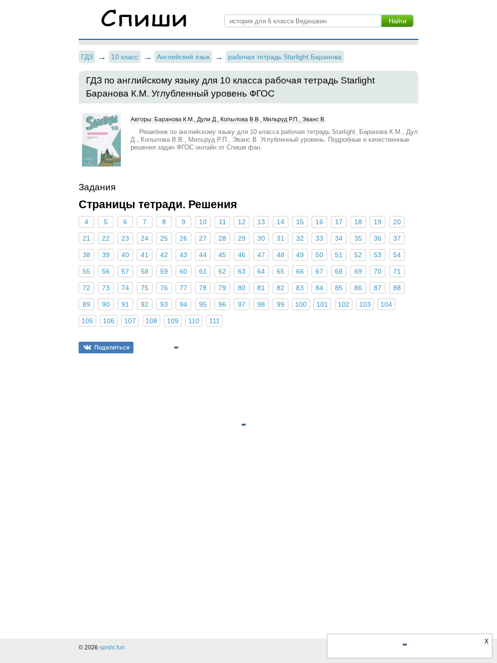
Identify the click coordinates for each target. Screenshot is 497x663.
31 (280, 238)
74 (125, 288)
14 (280, 222)
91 (125, 304)
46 (242, 255)
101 (322, 304)
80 (242, 288)
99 (280, 304)
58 (145, 271)
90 (106, 304)
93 (164, 304)
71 (397, 271)
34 (339, 238)
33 (319, 238)
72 (86, 288)
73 (106, 288)
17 (339, 222)
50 (319, 255)
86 (358, 288)
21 (86, 238)
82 (280, 288)
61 (203, 271)
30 (261, 238)
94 (183, 304)
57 (125, 271)
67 (319, 271)
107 (130, 321)
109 (173, 321)
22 (106, 238)
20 (397, 222)
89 (86, 304)
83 (300, 288)
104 (386, 304)
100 (301, 304)
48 (280, 255)
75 (145, 288)
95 (203, 304)
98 (261, 304)
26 (183, 238)
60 (183, 271)
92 (145, 304)
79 (222, 288)
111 (214, 321)
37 (397, 238)
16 (319, 222)
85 (339, 288)
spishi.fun (112, 647)
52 (358, 255)
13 (261, 222)
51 (339, 255)
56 (106, 271)
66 (300, 271)
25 (164, 238)
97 (242, 304)
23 (125, 238)
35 (358, 238)
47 (261, 255)
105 (87, 321)
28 (222, 238)
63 (242, 271)
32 (300, 238)
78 (203, 288)
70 (377, 271)
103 (365, 304)
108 (151, 321)
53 (377, 255)
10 (203, 222)
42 (164, 255)
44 (203, 255)
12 (242, 222)
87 (377, 288)
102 (343, 304)
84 (319, 288)
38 (86, 255)
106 (109, 321)
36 (377, 238)
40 (125, 255)
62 (222, 271)
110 (193, 321)
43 (183, 255)
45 (222, 255)
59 (164, 271)
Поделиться (112, 347)
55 (86, 271)
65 (280, 271)
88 (397, 288)
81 (261, 288)
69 (358, 271)
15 (300, 222)
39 (106, 255)
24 (145, 238)
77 (183, 288)
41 (145, 255)
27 (203, 238)
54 (397, 255)
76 (164, 288)
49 (300, 255)
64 (261, 271)
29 (242, 238)
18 (358, 222)
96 (222, 304)
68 (339, 271)
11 (222, 222)
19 (377, 222)
